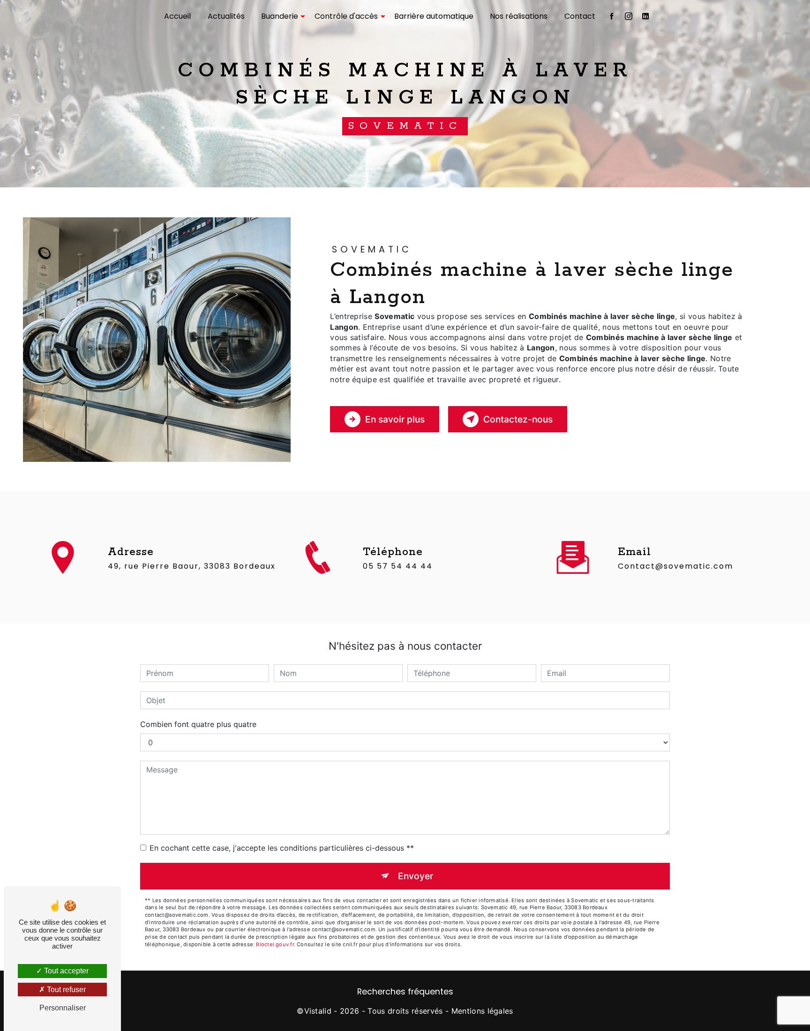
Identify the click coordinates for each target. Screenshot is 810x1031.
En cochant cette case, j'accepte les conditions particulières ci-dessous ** (282, 848)
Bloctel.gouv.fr (274, 944)
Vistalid (318, 1011)
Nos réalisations (519, 16)
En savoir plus (395, 419)
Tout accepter (65, 971)
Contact (579, 16)
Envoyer (415, 876)
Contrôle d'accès (346, 16)
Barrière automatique (433, 16)
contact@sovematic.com (675, 566)
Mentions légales (482, 1011)
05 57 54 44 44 (398, 566)
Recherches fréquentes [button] (405, 991)
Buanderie (279, 16)
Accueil (177, 16)
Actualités (226, 16)
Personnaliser (62, 1008)
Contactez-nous (518, 419)
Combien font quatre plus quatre (198, 724)
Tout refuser (65, 990)
